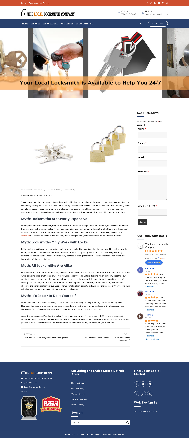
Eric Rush (149, 291)
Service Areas (50, 24)
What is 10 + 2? (147, 206)
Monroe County (77, 388)
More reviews (152, 339)
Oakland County (78, 394)
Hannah (149, 314)
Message (143, 171)
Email (141, 157)
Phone (142, 143)
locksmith (25, 235)
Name (142, 129)
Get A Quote (158, 23)
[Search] (127, 422)
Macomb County (78, 383)
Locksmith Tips (84, 24)
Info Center (66, 24)
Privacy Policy (118, 434)
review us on (153, 262)
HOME (25, 24)
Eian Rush (150, 268)
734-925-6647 (128, 14)
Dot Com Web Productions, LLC (147, 411)
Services (35, 24)
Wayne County (77, 405)
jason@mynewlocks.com (156, 14)
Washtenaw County (79, 399)
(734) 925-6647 (30, 383)
